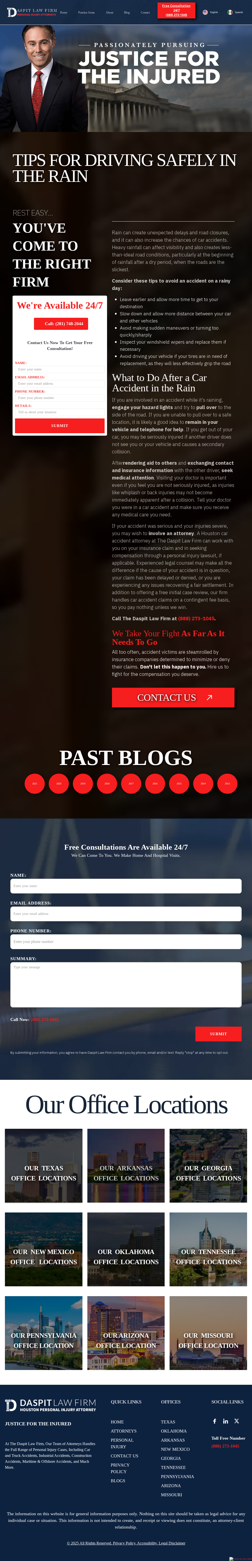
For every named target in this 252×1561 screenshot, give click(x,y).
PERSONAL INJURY (122, 1443)
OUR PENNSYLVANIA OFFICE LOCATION (44, 1340)
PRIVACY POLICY (120, 1468)
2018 (107, 783)
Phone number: (30, 391)
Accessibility (147, 1543)
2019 (82, 783)
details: (23, 405)
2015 (179, 783)
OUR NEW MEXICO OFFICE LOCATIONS (43, 1257)
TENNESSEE (173, 1467)
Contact (145, 12)
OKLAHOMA (174, 1431)
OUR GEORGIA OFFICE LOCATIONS (208, 1173)
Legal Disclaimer (172, 1543)
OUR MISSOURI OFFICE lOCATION (208, 1340)
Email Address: (30, 377)
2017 (131, 783)
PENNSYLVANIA (177, 1476)
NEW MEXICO (175, 1449)
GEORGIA (171, 1458)
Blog (127, 12)
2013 (227, 783)
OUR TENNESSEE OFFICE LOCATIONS (208, 1257)
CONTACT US (124, 1455)
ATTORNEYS (124, 1431)
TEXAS (168, 1421)
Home (63, 12)
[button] (86, 12)
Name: (21, 363)
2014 (203, 783)
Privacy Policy (123, 1543)
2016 (155, 783)
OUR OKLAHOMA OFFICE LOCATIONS (126, 1257)
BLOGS (118, 1480)
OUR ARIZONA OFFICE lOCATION (126, 1340)
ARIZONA (171, 1485)
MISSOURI (171, 1494)
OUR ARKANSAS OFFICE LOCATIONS (126, 1173)
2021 (34, 783)
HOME (117, 1421)
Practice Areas (86, 12)
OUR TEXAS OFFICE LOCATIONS (43, 1173)
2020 (58, 783)
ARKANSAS (173, 1440)
